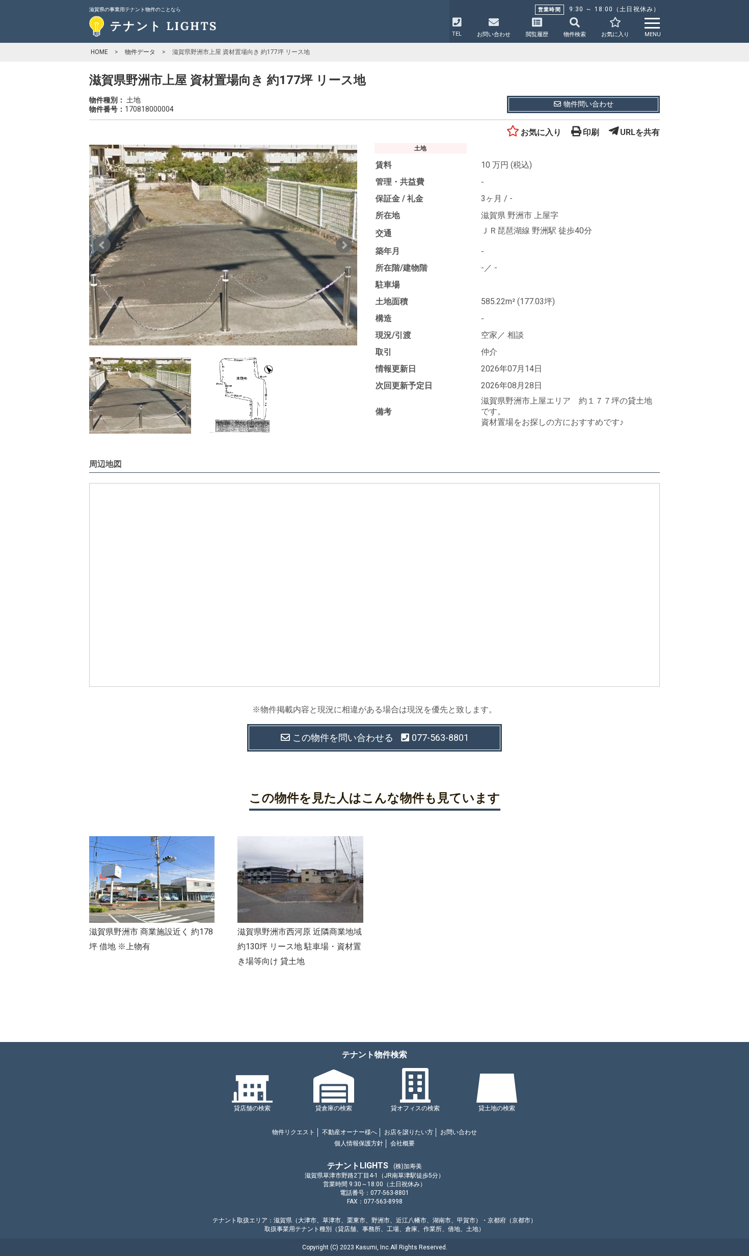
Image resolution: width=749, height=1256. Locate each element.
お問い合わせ (458, 1132)
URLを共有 (640, 132)
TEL (457, 34)
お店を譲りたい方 (408, 1132)
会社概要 (402, 1143)
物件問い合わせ (588, 104)
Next (344, 245)
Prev (102, 245)
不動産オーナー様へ (349, 1132)
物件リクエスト (293, 1132)
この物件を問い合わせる (380, 737)
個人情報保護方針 (358, 1143)
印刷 (591, 132)
